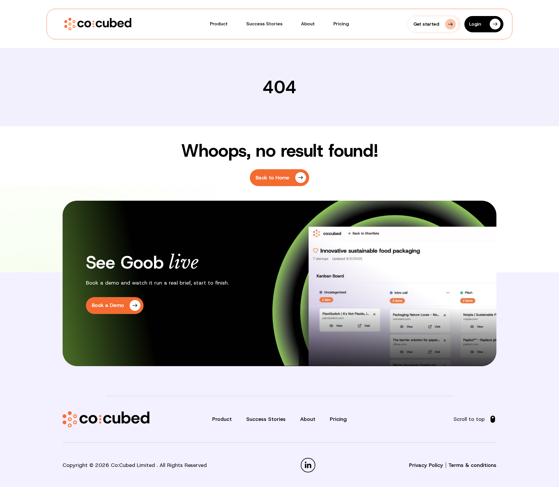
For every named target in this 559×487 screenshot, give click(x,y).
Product (219, 24)
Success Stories (264, 24)
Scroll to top (469, 419)
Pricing (341, 24)
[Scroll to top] (492, 419)
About (308, 24)
